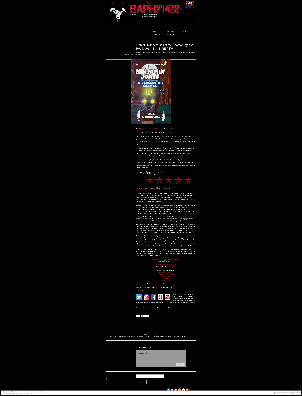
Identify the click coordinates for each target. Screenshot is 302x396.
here (157, 287)
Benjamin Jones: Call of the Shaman (152, 129)
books (171, 52)
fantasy (175, 52)
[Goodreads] (183, 389)
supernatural (183, 52)
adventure (153, 52)
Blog (161, 52)
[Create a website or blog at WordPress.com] (106, 379)
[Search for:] (150, 376)
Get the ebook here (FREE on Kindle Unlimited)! (166, 259)
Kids (179, 52)
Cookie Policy (31, 393)
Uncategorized (190, 52)
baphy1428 (138, 52)
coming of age (147, 307)
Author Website (166, 280)
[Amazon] (179, 389)
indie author (159, 307)
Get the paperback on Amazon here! (166, 265)
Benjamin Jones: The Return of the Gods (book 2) (151, 190)
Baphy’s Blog (171, 34)
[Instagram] (172, 389)
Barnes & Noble (171, 266)
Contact (184, 32)
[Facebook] (175, 389)
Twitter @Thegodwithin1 (166, 272)
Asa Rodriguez (171, 129)
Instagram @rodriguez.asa (166, 274)
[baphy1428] (151, 11)
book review (140, 307)
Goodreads (166, 276)
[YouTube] (187, 389)
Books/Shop (156, 34)
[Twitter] (168, 389)
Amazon (165, 278)
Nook (171, 261)
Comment (180, 364)
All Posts (155, 32)
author (157, 52)
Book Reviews (171, 32)
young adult (139, 54)
